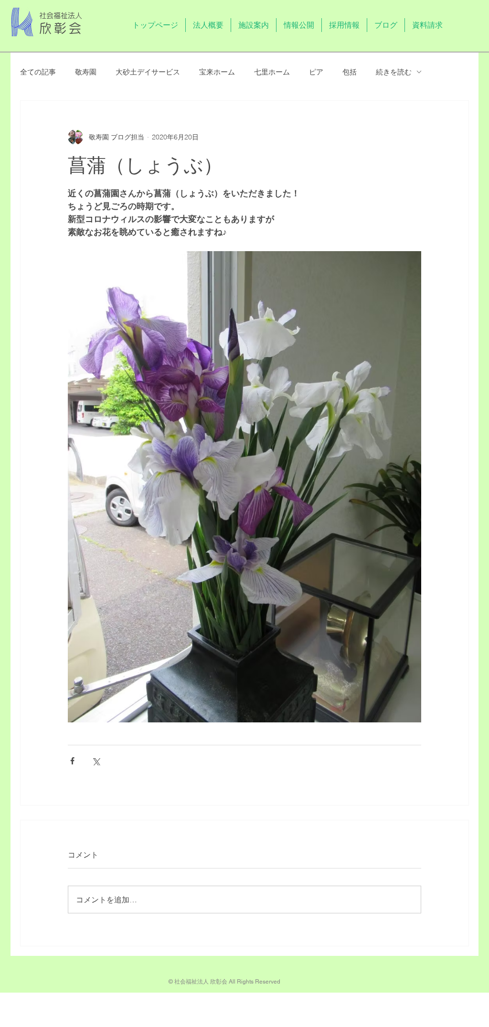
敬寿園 (85, 71)
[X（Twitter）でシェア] (95, 760)
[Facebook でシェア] (72, 760)
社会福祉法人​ (60, 15)
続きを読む (394, 71)
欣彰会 (61, 28)
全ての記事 (38, 71)
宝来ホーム (217, 71)
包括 (349, 71)
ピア (316, 71)
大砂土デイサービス (148, 71)
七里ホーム (272, 71)
